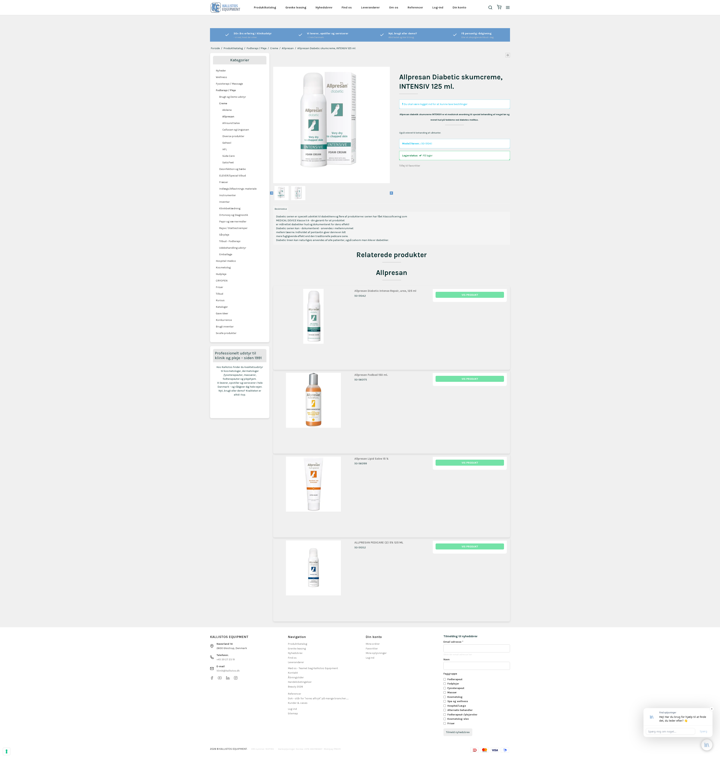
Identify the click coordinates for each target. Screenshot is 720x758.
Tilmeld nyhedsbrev (458, 732)
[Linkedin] (228, 679)
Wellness (221, 77)
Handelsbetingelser (300, 682)
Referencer (415, 7)
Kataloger (222, 306)
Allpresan (228, 116)
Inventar (224, 201)
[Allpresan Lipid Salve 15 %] (313, 494)
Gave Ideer (222, 313)
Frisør (219, 287)
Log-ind (437, 7)
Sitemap (293, 713)
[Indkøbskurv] (499, 7)
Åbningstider (296, 677)
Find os (347, 7)
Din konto (459, 7)
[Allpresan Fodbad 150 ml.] (313, 410)
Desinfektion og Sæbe (232, 169)
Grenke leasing (295, 7)
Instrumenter (227, 195)
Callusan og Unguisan (235, 129)
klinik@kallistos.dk (228, 670)
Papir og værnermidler (232, 221)
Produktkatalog (265, 7)
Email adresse (453, 641)
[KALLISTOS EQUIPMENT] (225, 7)
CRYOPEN (221, 280)
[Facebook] (212, 679)
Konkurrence (224, 320)
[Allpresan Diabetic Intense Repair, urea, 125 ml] (313, 326)
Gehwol (226, 142)
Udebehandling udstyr (232, 247)
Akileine (227, 110)
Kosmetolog (223, 267)
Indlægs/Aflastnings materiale (237, 188)
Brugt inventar (225, 326)
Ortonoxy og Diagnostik (233, 215)
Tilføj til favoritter (409, 165)
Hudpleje (221, 274)
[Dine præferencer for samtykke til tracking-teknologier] (6, 751)
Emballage (225, 254)
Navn (446, 659)
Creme (223, 103)
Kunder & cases (298, 703)
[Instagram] (236, 679)
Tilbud (219, 293)
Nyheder (221, 70)
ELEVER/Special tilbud (232, 175)
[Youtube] (220, 679)
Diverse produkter (233, 136)
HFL (224, 149)
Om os (393, 7)
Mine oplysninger (376, 653)
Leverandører (370, 7)
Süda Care (228, 156)
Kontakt (293, 672)
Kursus (220, 300)
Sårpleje (224, 234)
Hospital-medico (226, 261)
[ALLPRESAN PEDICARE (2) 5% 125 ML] (313, 577)
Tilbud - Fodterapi (229, 241)
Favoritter (372, 648)
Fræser (223, 182)
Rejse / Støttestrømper (233, 228)
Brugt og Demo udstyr (232, 96)
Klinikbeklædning (229, 208)
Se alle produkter (226, 333)
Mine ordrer (373, 643)
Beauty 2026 (295, 686)
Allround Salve (231, 123)
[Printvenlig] (508, 55)
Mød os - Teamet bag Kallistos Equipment (313, 668)
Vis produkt (470, 294)
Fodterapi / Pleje (226, 90)
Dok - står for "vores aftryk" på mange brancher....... (318, 698)
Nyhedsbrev (324, 7)
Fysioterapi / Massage (229, 83)
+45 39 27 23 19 (226, 659)
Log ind (370, 657)
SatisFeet (228, 162)
